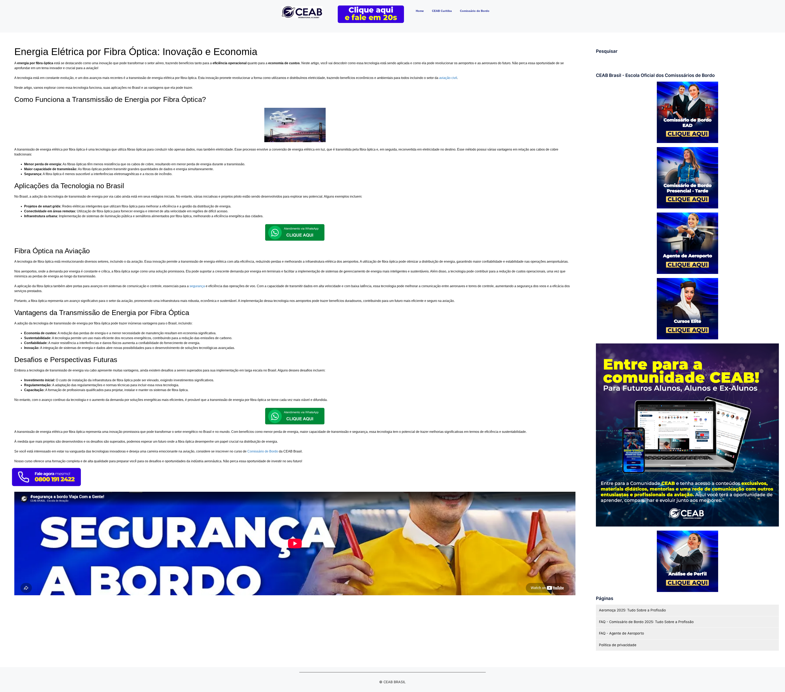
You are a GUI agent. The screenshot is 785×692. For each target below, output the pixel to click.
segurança (197, 286)
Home (420, 10)
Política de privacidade (617, 645)
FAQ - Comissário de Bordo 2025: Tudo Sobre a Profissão (646, 622)
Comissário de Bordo (474, 10)
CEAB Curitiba (442, 10)
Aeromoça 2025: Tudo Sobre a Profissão (632, 610)
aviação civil (448, 78)
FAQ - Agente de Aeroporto (621, 633)
